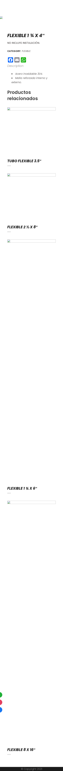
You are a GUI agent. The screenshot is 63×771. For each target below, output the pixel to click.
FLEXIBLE (26, 51)
